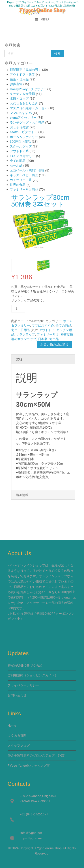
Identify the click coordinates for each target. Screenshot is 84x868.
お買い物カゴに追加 (54, 344)
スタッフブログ (19, 745)
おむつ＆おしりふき (24, 103)
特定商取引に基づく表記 (25, 665)
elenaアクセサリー (23, 117)
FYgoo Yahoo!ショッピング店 (29, 765)
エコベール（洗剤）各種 (27, 170)
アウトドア (47, 330)
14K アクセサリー (22, 156)
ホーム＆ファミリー (24, 137)
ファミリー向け (48, 334)
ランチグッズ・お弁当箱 (27, 122)
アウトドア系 (19, 151)
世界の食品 (18, 185)
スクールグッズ (21, 146)
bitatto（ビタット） (23, 132)
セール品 (16, 165)
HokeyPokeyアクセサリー (28, 89)
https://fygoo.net (31, 838)
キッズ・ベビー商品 (24, 175)
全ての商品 (18, 160)
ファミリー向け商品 (24, 189)
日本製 (42, 339)
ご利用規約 (15, 675)
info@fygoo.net (31, 833)
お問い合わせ (17, 695)
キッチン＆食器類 (22, 94)
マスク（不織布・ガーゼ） (28, 108)
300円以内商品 (20, 141)
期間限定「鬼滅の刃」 (25, 69)
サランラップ (25, 334)
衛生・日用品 (19, 79)
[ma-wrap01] (43, 265)
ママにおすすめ (21, 113)
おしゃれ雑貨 (19, 127)
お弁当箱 (16, 84)
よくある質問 (17, 735)
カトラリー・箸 (21, 180)
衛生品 (54, 339)
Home (12, 725)
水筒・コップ (19, 98)
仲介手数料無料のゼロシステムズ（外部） (37, 755)
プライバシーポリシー (23, 685)
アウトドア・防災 (22, 74)
